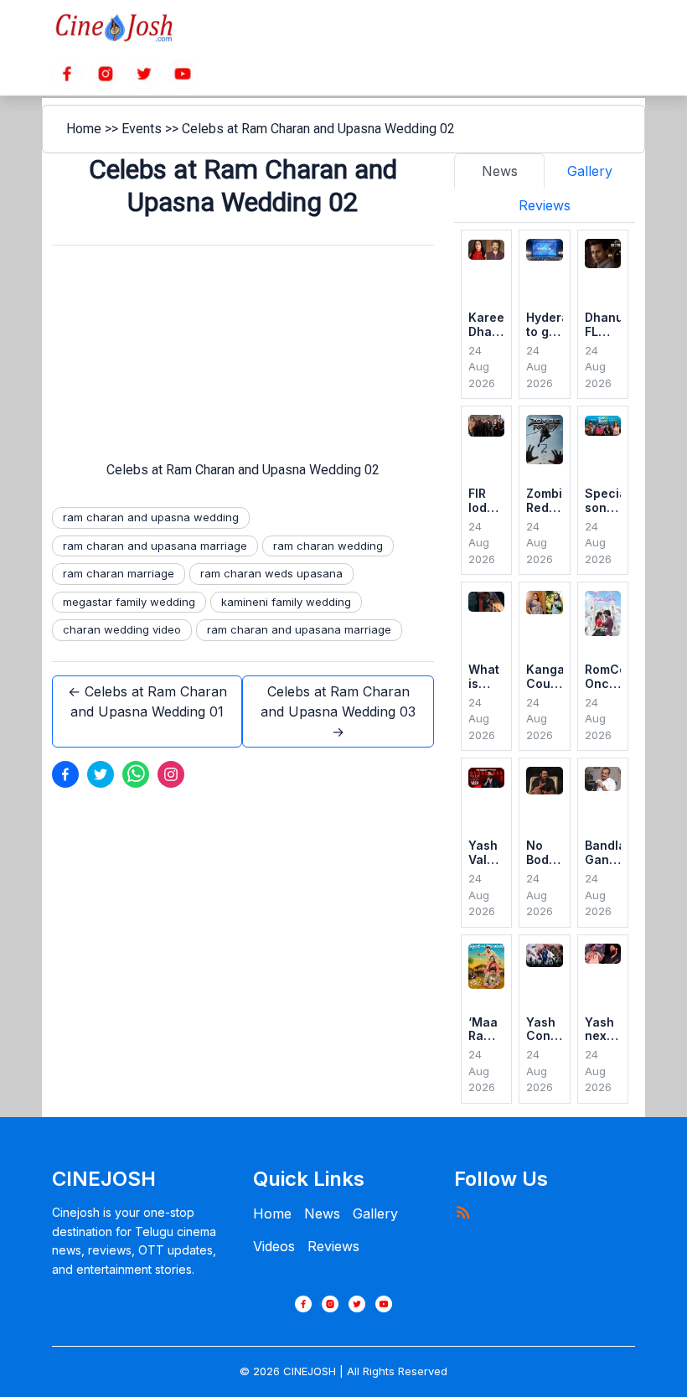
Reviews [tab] (545, 205)
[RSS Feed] (462, 1211)
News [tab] (500, 171)
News (322, 1213)
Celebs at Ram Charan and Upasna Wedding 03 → (338, 711)
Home (83, 129)
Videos (274, 1246)
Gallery (375, 1213)
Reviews (333, 1246)
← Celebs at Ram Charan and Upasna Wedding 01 (147, 701)
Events (141, 129)
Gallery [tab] (589, 171)
